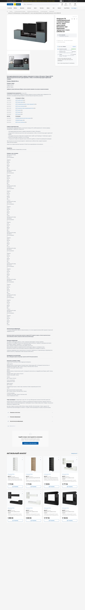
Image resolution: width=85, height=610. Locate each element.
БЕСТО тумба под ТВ (19, 100)
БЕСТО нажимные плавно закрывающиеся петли (24, 108)
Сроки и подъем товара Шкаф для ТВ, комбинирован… (66, 63)
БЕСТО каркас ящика (19, 102)
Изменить (74, 46)
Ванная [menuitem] (59, 8)
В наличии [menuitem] (10, 8)
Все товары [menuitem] (74, 8)
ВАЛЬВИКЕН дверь (19, 120)
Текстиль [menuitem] (41, 8)
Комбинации (51, 11)
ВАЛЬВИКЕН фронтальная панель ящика (23, 118)
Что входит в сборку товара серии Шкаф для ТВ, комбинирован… (65, 60)
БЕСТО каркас (18, 110)
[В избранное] (77, 19)
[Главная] (7, 11)
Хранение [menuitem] (22, 8)
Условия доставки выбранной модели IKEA (64, 58)
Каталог (11, 11)
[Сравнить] (74, 19)
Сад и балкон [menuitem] (66, 8)
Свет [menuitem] (54, 8)
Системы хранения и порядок (20, 11)
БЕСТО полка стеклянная (20, 106)
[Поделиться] (72, 19)
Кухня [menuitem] (35, 8)
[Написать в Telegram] (65, 1)
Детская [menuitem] (29, 8)
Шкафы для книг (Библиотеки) (33, 11)
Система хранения (43, 11)
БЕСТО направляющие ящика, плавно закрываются (25, 104)
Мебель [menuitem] (15, 8)
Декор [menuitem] (48, 8)
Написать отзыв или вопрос (30, 443)
